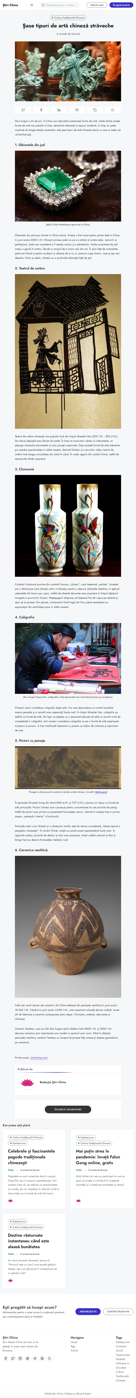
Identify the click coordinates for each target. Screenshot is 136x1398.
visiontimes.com (39, 1058)
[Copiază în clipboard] (95, 110)
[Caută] (43, 5)
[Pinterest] (28, 1358)
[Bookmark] (112, 110)
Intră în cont (97, 5)
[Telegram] (35, 1358)
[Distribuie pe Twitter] (23, 110)
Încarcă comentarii (68, 1109)
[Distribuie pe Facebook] (41, 110)
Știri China (57, 1393)
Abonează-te (88, 1311)
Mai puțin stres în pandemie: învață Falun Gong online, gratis (98, 1157)
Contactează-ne (118, 1311)
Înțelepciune (19, 1143)
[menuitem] (79, 1342)
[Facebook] (6, 1358)
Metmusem (100, 792)
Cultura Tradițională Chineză (69, 17)
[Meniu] (31, 5)
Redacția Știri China (53, 1082)
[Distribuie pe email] (77, 110)
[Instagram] (20, 1358)
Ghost (79, 1393)
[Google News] (42, 1358)
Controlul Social (121, 1348)
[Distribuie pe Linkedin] (59, 110)
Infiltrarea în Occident (122, 1365)
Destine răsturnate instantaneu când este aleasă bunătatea (28, 1241)
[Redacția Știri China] (10, 1200)
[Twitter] (13, 1358)
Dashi (88, 1393)
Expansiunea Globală (123, 1357)
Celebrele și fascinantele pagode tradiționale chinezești (31, 1157)
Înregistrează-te (121, 5)
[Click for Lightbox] (68, 186)
